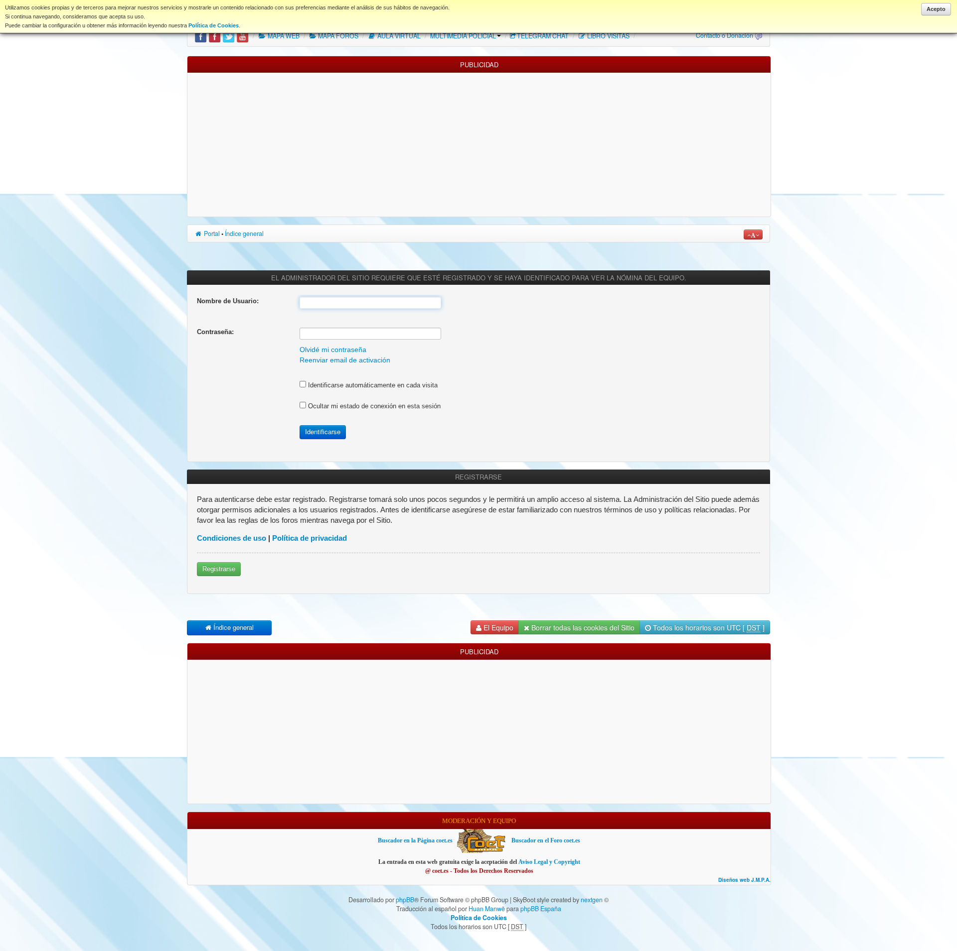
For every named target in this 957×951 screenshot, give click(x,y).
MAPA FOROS (337, 35)
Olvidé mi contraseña (333, 350)
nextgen (592, 899)
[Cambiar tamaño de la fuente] (753, 234)
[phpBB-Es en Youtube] (242, 35)
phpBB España (540, 908)
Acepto (936, 9)
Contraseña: (215, 332)
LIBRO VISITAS (608, 35)
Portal (211, 233)
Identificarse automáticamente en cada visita (372, 385)
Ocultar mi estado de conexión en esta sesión (373, 406)
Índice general (244, 233)
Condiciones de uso (231, 538)
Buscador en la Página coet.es (415, 840)
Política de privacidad (309, 538)
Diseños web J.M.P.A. (744, 880)
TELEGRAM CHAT (543, 35)
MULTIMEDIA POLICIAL (463, 35)
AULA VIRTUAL (398, 35)
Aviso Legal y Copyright (549, 861)
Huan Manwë (487, 908)
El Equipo (497, 627)
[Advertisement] (479, 142)
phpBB (405, 899)
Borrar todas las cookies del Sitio (582, 627)
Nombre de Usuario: (228, 301)
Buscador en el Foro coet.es (545, 840)
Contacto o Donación (724, 35)
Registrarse (218, 569)
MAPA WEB (283, 35)
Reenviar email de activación (345, 360)
